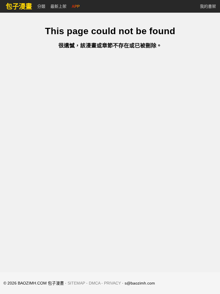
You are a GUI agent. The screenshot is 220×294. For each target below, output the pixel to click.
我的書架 (208, 6)
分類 (41, 6)
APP (76, 6)
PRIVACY (112, 283)
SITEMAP (76, 283)
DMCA (94, 283)
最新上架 (58, 6)
